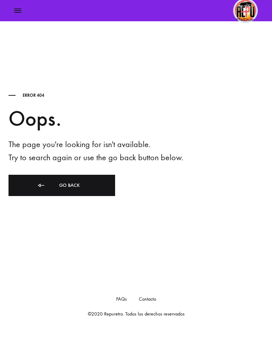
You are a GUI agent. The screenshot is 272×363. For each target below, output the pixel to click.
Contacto (147, 299)
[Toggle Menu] (17, 11)
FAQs (121, 299)
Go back (69, 185)
